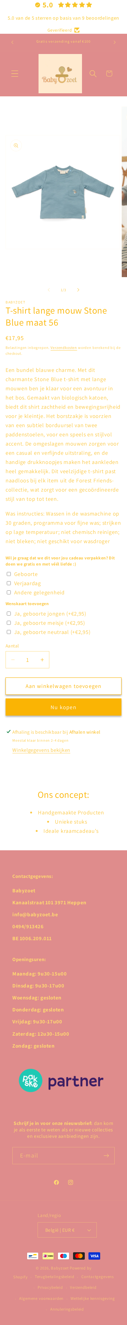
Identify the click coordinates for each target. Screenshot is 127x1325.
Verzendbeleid (83, 1287)
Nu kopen (63, 707)
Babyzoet (60, 1268)
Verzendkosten (64, 347)
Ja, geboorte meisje (49, 622)
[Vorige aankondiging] (12, 42)
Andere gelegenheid (39, 592)
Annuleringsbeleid (67, 1309)
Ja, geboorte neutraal (52, 631)
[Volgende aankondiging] (114, 42)
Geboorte (26, 574)
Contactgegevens (97, 1276)
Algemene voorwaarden (41, 1298)
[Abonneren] (106, 1155)
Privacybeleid (50, 1287)
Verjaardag (27, 583)
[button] (15, 73)
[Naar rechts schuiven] (78, 289)
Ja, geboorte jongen (50, 613)
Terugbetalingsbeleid (54, 1276)
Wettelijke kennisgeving (93, 1298)
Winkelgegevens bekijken (41, 750)
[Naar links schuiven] (48, 289)
